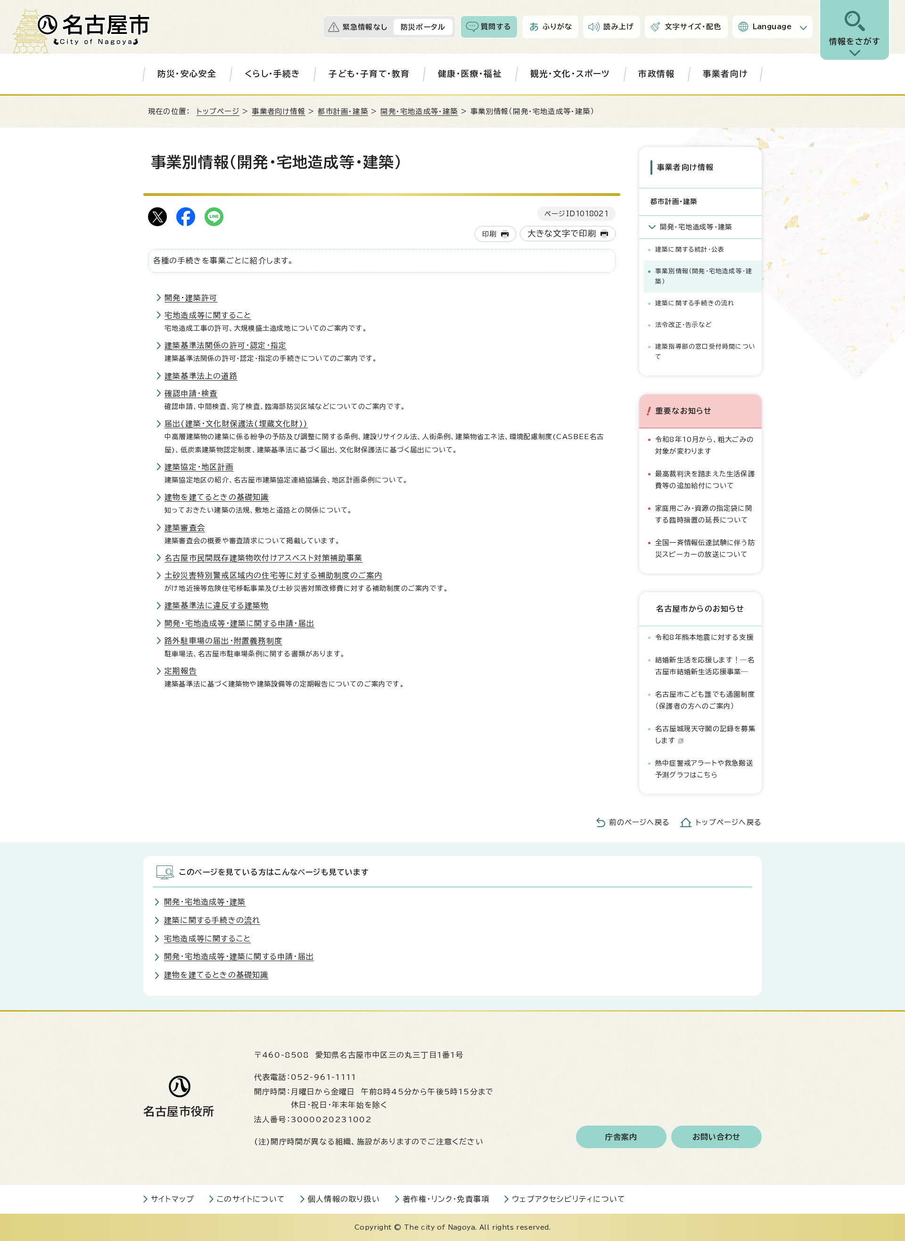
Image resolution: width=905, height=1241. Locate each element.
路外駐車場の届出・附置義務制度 (223, 641)
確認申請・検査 (191, 393)
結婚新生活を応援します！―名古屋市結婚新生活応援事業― (705, 665)
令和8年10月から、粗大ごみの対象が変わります (704, 445)
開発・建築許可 (191, 298)
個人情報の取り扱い (344, 1199)
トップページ (218, 111)
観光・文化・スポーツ (570, 74)
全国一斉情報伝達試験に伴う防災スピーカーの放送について (705, 548)
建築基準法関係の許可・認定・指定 (226, 345)
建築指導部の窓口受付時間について (705, 351)
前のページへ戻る (639, 822)
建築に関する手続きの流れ (694, 303)
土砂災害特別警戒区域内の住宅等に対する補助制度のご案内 (273, 575)
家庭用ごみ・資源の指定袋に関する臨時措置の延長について (703, 514)
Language (772, 26)
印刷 (489, 233)
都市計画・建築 (343, 111)
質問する (496, 26)
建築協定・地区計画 (199, 467)
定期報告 (181, 671)
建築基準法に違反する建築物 (217, 605)
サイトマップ (172, 1199)
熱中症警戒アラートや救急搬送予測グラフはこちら (704, 768)
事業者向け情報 (278, 111)
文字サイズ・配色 (693, 26)
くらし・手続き (272, 74)
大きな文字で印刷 (562, 233)
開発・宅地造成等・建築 (419, 111)
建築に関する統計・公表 (689, 249)
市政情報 (656, 74)
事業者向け (725, 74)
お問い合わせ (716, 1137)
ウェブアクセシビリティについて (568, 1199)
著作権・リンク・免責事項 (446, 1199)
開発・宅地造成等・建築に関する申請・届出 (239, 623)
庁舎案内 (621, 1137)
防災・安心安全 (186, 74)
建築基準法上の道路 (201, 376)
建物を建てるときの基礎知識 (217, 497)
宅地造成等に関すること (208, 315)
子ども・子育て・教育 (369, 74)
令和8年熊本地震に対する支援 (704, 637)
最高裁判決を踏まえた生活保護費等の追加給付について (705, 479)
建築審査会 (185, 527)
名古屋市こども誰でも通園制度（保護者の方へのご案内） (705, 700)
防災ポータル (423, 27)
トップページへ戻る (729, 822)
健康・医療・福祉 (470, 74)
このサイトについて (251, 1199)
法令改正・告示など (683, 325)
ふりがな (558, 26)
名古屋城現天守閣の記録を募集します (705, 734)
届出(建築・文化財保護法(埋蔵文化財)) (236, 423)
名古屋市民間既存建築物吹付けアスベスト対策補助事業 (263, 558)
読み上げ (618, 26)
